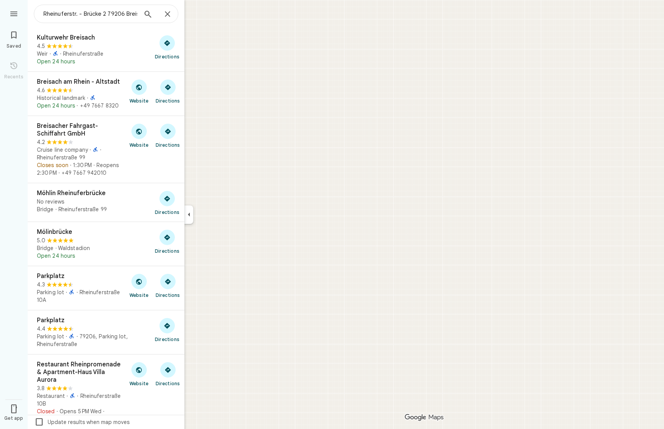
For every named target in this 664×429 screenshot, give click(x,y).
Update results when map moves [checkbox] (82, 422)
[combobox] (90, 13)
